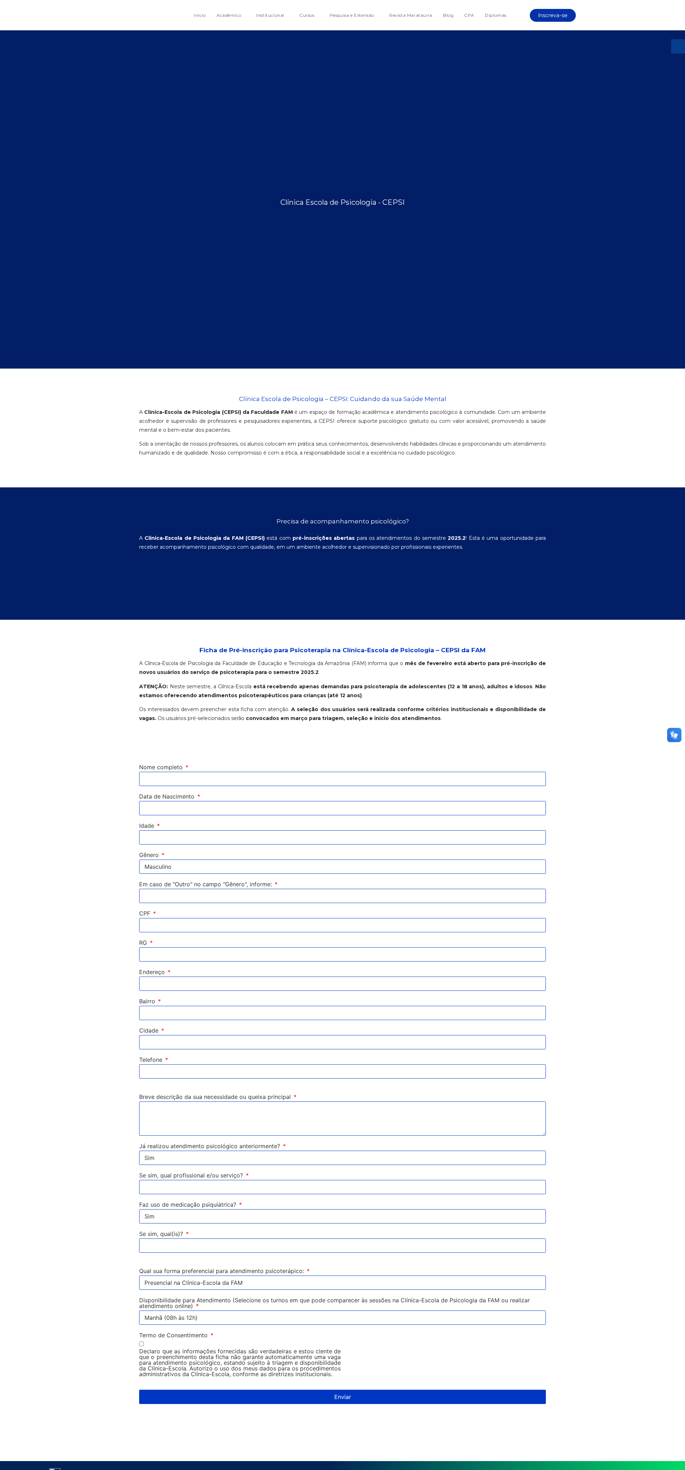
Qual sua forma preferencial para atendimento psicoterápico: (222, 1271)
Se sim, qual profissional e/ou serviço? (192, 1175)
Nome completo (161, 767)
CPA (469, 15)
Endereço (153, 972)
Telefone (151, 1060)
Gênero (150, 855)
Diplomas (496, 15)
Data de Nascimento (167, 797)
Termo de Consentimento (174, 1335)
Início (200, 15)
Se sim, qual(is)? (162, 1234)
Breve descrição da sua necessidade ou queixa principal (216, 1097)
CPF (145, 914)
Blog (448, 15)
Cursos (307, 15)
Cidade (149, 1031)
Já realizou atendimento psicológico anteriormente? (210, 1146)
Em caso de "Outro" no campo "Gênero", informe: (206, 884)
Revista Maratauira (410, 15)
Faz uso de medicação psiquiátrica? (188, 1205)
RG (144, 943)
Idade (147, 826)
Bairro (148, 1001)
